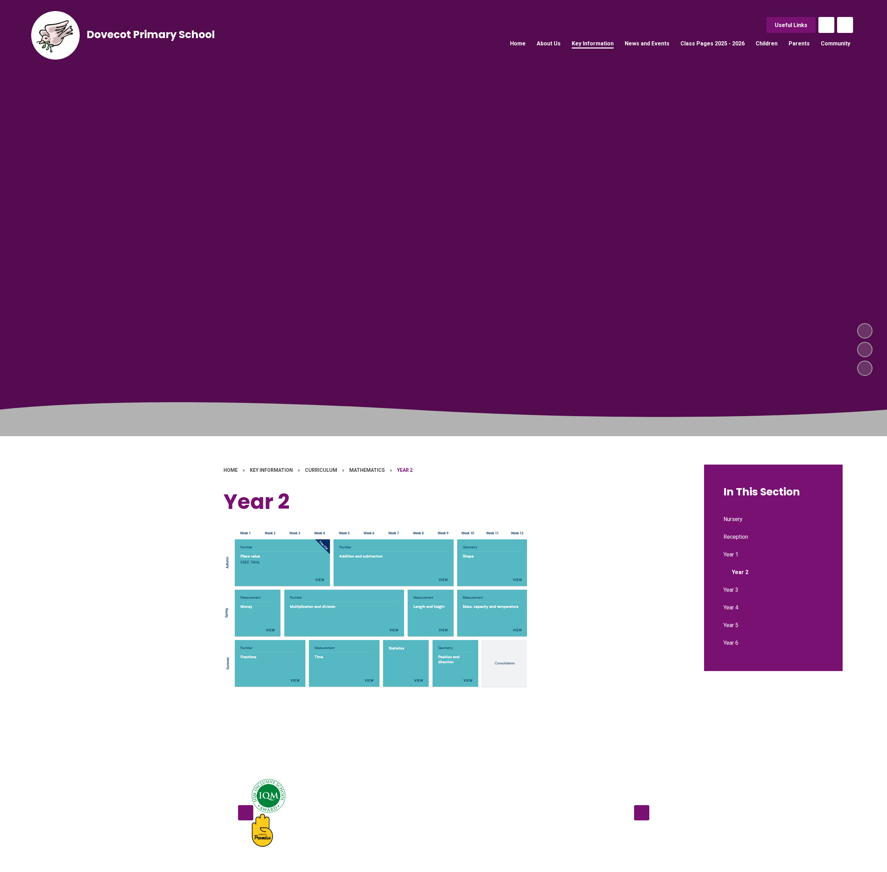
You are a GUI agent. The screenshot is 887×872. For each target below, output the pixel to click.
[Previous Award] (245, 812)
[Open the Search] (845, 25)
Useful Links (791, 25)
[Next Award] (641, 812)
